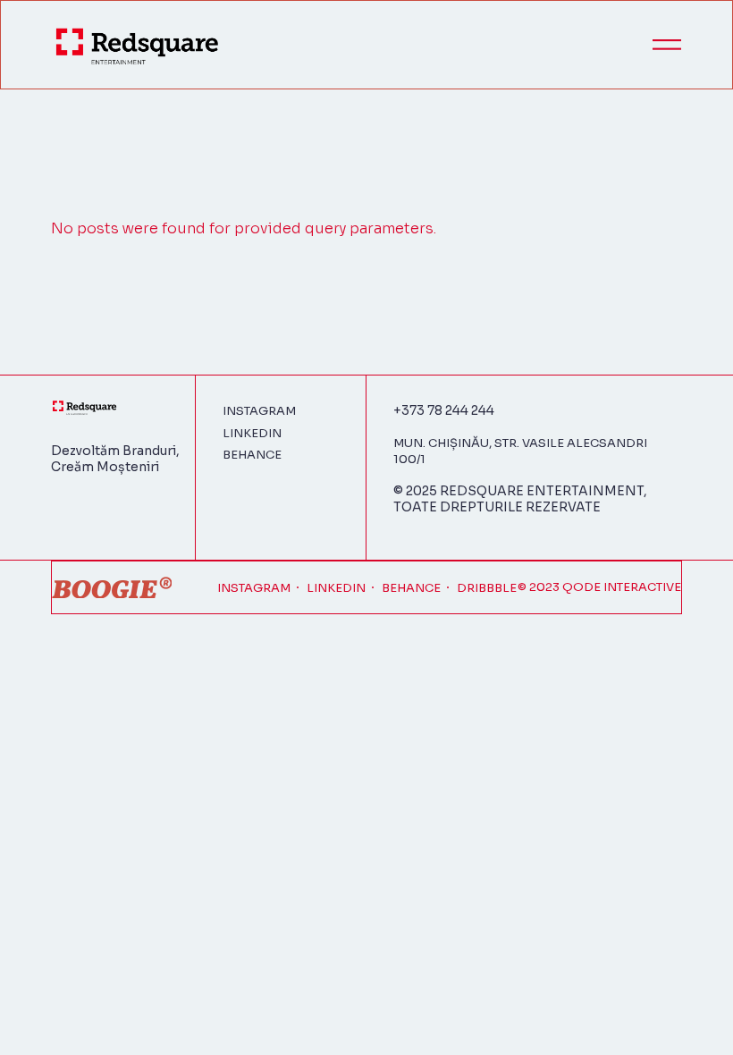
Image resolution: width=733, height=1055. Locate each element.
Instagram (259, 411)
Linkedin (252, 433)
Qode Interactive (621, 587)
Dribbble (487, 588)
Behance (252, 455)
